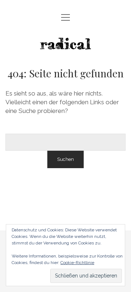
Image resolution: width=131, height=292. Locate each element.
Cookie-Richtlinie (77, 262)
